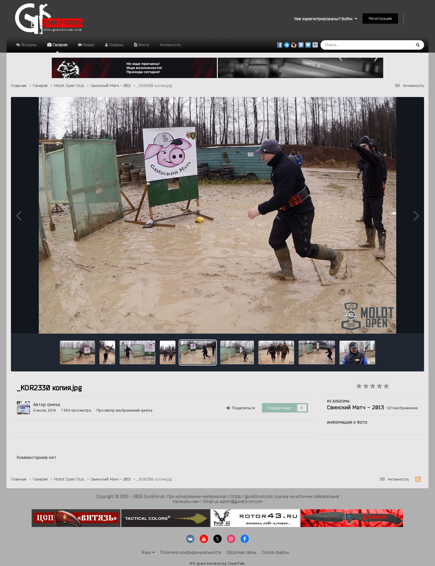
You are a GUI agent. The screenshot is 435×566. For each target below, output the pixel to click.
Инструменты (398, 323)
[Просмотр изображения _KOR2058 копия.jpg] (357, 352)
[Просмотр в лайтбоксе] (217, 215)
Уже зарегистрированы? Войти (324, 19)
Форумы (28, 45)
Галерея (59, 45)
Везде (397, 45)
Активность (170, 45)
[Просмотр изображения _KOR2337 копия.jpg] (167, 352)
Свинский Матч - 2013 (355, 407)
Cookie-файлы (275, 552)
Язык (146, 552)
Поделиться (242, 407)
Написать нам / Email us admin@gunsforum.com (217, 501)
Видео (88, 45)
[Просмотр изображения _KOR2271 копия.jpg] (317, 352)
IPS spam (198, 563)
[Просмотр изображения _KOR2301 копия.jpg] (237, 352)
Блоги (143, 45)
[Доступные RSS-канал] (418, 479)
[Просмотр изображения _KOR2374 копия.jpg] (77, 352)
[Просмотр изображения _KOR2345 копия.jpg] (137, 352)
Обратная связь (241, 552)
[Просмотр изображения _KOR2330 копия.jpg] (198, 352)
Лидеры (115, 45)
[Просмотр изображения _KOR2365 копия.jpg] (107, 352)
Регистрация (380, 18)
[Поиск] (417, 45)
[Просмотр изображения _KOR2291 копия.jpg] (276, 352)
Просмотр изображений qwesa (124, 410)
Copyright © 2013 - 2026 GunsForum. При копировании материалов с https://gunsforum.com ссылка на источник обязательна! (217, 496)
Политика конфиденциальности (190, 552)
